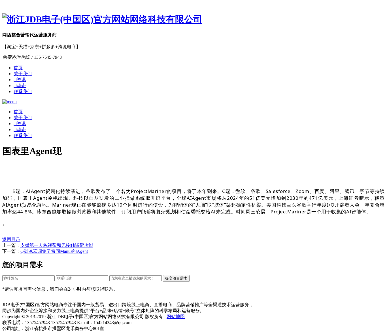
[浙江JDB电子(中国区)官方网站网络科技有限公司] (193, 19)
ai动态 (20, 85)
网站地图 (176, 316)
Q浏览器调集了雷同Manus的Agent (54, 251)
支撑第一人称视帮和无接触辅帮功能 (56, 245)
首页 (18, 67)
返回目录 (11, 239)
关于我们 (23, 73)
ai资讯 (20, 79)
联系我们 (23, 91)
